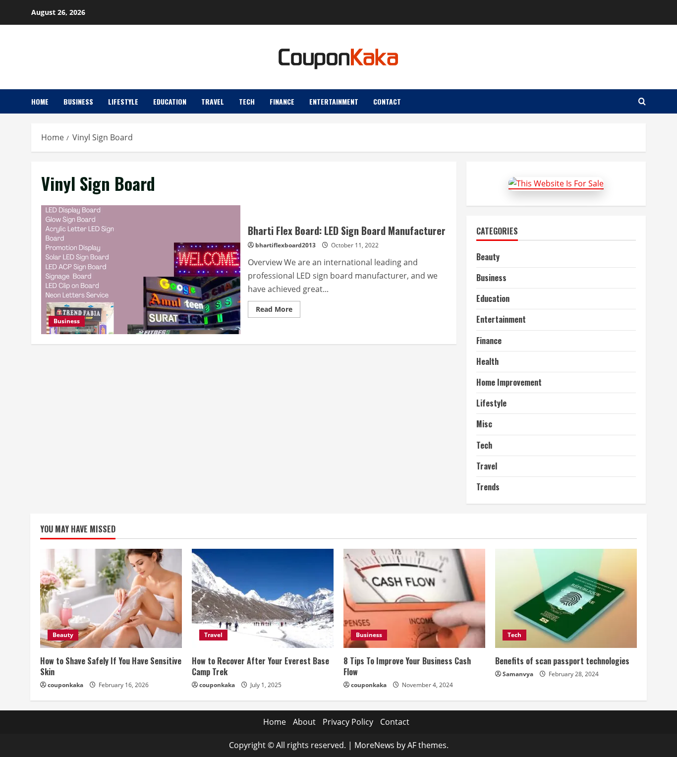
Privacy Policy (348, 721)
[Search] (642, 101)
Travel (212, 101)
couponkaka (65, 685)
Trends (488, 487)
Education (169, 101)
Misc (484, 424)
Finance (282, 101)
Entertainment (333, 101)
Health (487, 361)
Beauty (488, 257)
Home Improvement (509, 382)
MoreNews (374, 745)
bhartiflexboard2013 (285, 245)
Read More (278, 311)
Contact (387, 101)
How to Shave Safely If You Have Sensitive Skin (110, 666)
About (304, 721)
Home (40, 101)
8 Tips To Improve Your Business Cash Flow (407, 666)
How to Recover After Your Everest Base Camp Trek (260, 666)
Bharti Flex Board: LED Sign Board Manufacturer (140, 269)
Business (78, 101)
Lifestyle (123, 101)
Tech (247, 101)
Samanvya (518, 674)
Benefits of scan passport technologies (562, 661)
